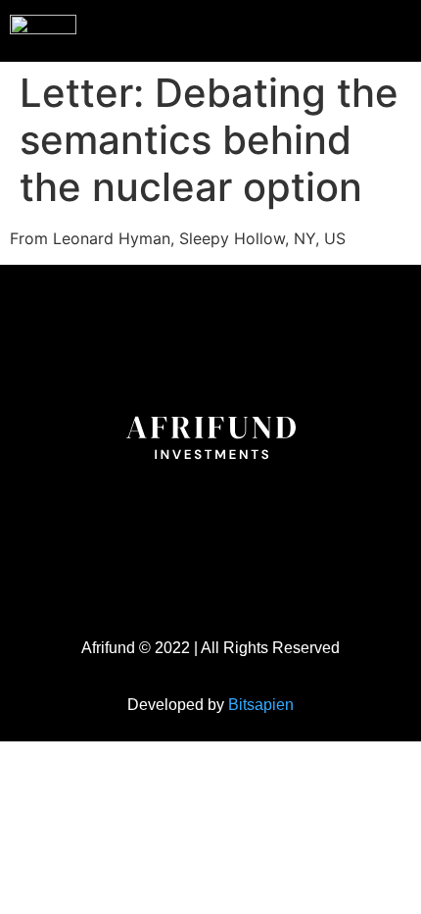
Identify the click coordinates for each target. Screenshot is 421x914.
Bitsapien (261, 704)
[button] (366, 28)
